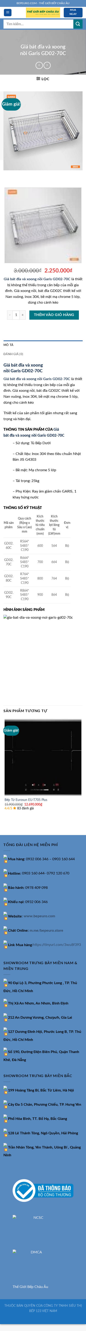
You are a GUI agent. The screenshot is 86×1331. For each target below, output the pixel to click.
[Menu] (7, 12)
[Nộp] (78, 23)
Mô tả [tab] (8, 345)
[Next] (20, 174)
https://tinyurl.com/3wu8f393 (57, 945)
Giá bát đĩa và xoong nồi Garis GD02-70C (37, 279)
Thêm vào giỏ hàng (54, 315)
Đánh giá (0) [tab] (13, 354)
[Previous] (7, 174)
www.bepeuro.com (39, 916)
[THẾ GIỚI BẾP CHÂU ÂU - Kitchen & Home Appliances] (43, 13)
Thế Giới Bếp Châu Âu (30, 1287)
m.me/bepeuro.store (46, 930)
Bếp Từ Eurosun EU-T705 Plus (26, 800)
